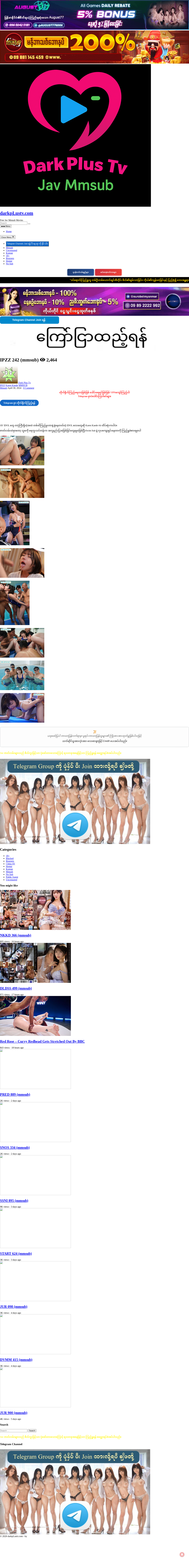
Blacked (10, 858)
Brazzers (10, 258)
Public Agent (12, 877)
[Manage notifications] (182, 1554)
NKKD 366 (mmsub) (15, 935)
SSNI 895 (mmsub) (14, 1200)
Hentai (9, 261)
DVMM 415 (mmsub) (16, 1360)
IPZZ (2, 385)
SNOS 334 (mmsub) (15, 1147)
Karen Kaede (12, 385)
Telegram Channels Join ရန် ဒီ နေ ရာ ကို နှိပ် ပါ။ (27, 244)
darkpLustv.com (16, 213)
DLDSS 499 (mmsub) (16, 988)
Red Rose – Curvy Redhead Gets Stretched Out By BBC (42, 1041)
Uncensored (11, 250)
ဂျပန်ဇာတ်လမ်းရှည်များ (81, 272)
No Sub (9, 263)
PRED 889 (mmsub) (15, 1094)
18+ (8, 255)
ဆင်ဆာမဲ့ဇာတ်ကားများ (108, 272)
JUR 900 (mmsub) (13, 1413)
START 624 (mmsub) (16, 1253)
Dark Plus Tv (24, 382)
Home (9, 231)
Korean (9, 253)
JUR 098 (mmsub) (13, 1306)
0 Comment (28, 388)
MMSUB (23, 385)
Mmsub (9, 247)
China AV (10, 863)
